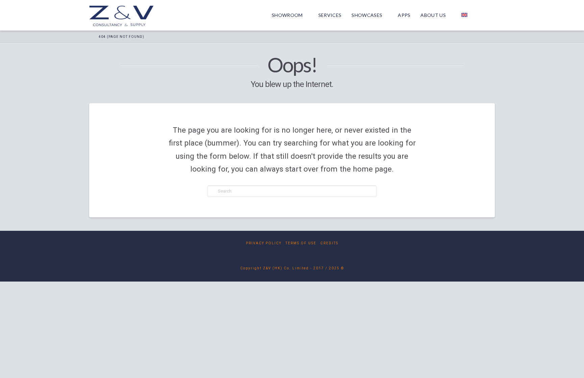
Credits (329, 243)
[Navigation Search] (486, 15)
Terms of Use (301, 243)
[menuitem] (467, 15)
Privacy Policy (264, 243)
